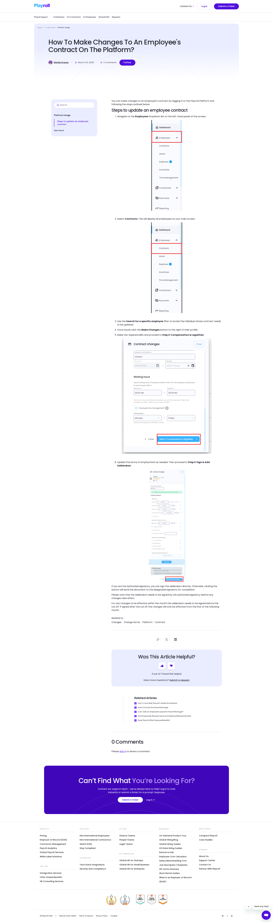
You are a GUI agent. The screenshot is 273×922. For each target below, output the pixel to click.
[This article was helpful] (162, 665)
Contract (160, 622)
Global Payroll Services (52, 852)
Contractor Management (53, 844)
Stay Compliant (88, 848)
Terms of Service (86, 916)
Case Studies (206, 839)
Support (40, 27)
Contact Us (186, 6)
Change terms (132, 622)
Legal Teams (126, 844)
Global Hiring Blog (168, 839)
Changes (116, 622)
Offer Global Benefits (51, 877)
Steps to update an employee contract (72, 123)
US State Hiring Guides (170, 848)
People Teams (126, 839)
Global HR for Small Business (134, 864)
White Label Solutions (51, 856)
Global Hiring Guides (170, 844)
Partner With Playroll (209, 868)
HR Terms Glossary (169, 869)
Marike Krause (61, 62)
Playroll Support (41, 17)
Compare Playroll (208, 835)
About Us (204, 856)
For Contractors (74, 17)
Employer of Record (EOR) (53, 839)
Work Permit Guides (169, 873)
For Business (58, 17)
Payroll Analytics (48, 848)
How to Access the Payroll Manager (153, 707)
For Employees (89, 17)
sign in (122, 751)
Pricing (43, 835)
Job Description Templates (173, 865)
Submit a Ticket (226, 6)
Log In (204, 6)
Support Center (207, 860)
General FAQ (104, 17)
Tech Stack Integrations (92, 864)
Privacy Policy (102, 916)
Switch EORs (86, 844)
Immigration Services (51, 873)
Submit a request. (179, 680)
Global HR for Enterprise (131, 868)
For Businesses (50, 27)
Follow (127, 62)
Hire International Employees (94, 835)
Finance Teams (127, 835)
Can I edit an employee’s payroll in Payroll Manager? (160, 711)
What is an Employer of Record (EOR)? (175, 879)
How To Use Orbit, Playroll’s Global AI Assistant (157, 703)
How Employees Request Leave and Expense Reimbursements (164, 716)
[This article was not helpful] (171, 665)
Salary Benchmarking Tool (173, 860)
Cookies (113, 916)
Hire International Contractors (95, 839)
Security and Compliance (93, 868)
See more (59, 130)
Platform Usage (64, 27)
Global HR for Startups (131, 860)
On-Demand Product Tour (172, 835)
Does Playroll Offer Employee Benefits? (154, 720)
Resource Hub (166, 852)
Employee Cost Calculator (173, 856)
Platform (147, 622)
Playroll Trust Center (67, 916)
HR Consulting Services (51, 881)
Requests (116, 17)
